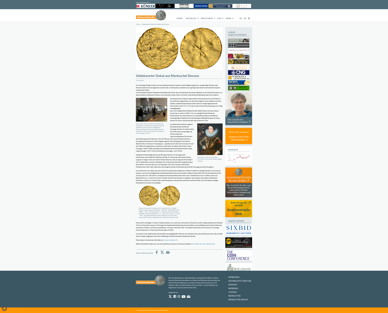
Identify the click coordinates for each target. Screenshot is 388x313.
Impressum (233, 277)
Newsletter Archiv (238, 299)
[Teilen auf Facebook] (156, 254)
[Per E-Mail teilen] (168, 254)
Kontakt (232, 284)
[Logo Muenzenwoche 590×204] (151, 15)
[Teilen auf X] (162, 254)
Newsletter (234, 296)
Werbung (233, 288)
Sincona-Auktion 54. (170, 240)
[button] (4, 308)
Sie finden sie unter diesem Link (203, 244)
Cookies (232, 292)
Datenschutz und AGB (239, 281)
